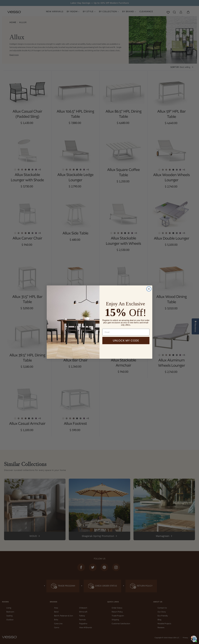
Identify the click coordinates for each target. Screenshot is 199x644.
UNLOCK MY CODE (126, 340)
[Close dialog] (148, 289)
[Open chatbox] (193, 639)
